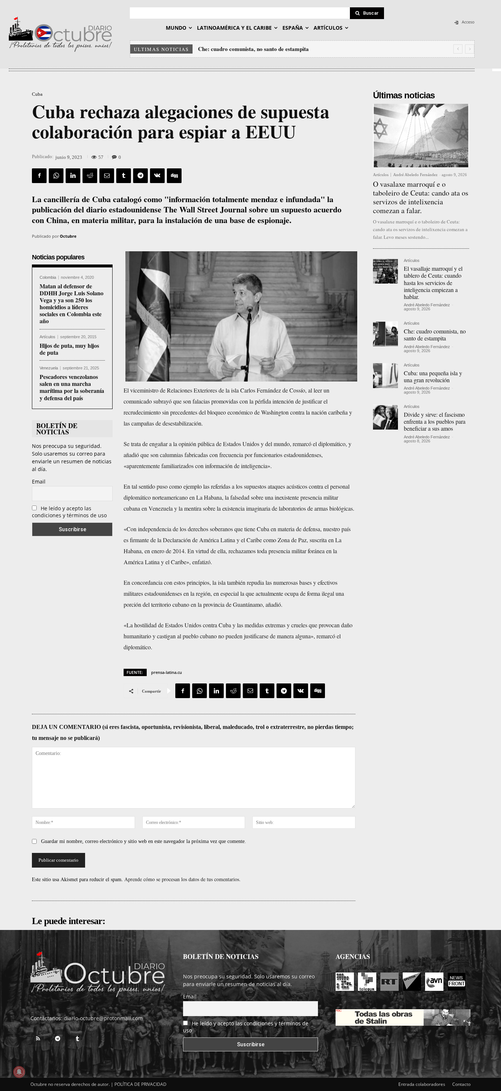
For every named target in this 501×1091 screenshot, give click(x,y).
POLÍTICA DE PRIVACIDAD (140, 1084)
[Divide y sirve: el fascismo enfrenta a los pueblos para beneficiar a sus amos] (385, 417)
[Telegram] (140, 175)
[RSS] (37, 1039)
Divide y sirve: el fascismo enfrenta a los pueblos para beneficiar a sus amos (434, 421)
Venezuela (49, 368)
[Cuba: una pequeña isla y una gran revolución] (385, 375)
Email (38, 481)
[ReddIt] (90, 175)
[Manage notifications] (19, 1072)
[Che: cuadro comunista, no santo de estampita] (385, 333)
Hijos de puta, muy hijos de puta (69, 349)
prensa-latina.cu (166, 672)
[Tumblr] (123, 175)
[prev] (457, 49)
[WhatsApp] (56, 175)
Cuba (37, 94)
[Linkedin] (73, 175)
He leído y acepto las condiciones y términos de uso (69, 512)
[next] (469, 49)
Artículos (47, 337)
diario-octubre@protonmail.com (103, 1018)
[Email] (106, 175)
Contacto (461, 1084)
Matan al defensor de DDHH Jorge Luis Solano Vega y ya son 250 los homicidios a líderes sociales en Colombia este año (71, 303)
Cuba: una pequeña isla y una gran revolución (253, 49)
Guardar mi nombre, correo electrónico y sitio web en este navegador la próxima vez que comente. (143, 841)
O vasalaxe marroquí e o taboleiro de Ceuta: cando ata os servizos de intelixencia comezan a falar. (420, 197)
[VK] (157, 175)
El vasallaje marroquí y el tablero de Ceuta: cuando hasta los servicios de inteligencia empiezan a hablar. (433, 282)
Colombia (48, 278)
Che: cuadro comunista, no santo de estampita (435, 334)
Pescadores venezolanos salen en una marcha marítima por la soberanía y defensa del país (72, 387)
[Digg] (174, 175)
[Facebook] (39, 175)
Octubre (68, 236)
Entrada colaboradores (421, 1084)
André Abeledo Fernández (415, 174)
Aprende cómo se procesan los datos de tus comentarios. (182, 879)
